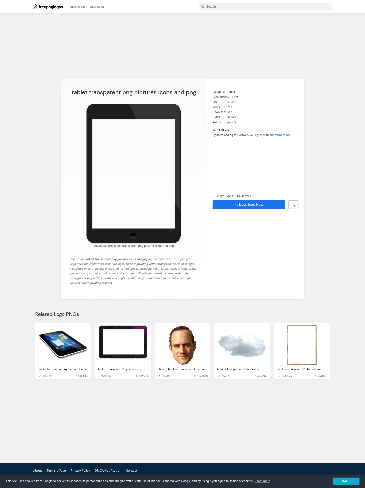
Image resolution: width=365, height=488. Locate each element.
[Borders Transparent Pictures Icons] (302, 345)
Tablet (231, 92)
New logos (97, 7)
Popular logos (77, 7)
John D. (231, 122)
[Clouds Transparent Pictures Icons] (242, 345)
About (37, 470)
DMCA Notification (108, 470)
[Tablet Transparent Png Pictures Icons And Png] (63, 345)
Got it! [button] (346, 481)
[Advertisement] (182, 48)
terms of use (283, 135)
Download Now (251, 204)
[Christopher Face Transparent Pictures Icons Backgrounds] (182, 345)
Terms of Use (56, 470)
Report (231, 117)
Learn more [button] (262, 481)
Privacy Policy (80, 470)
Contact (131, 470)
